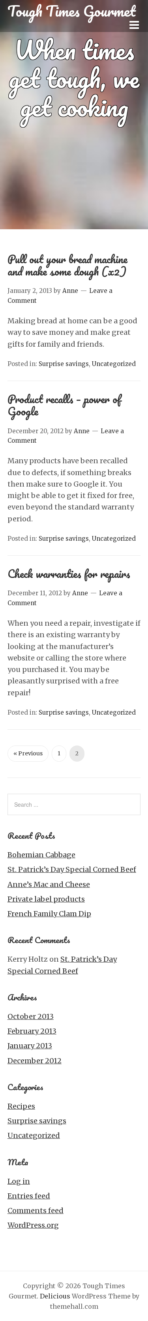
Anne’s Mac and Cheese (48, 884)
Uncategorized (114, 364)
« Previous (28, 753)
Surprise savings (64, 364)
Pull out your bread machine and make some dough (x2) (67, 265)
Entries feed (28, 1195)
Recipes (21, 1106)
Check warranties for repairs (68, 573)
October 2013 (30, 1016)
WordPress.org (33, 1225)
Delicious (55, 1296)
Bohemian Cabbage (41, 854)
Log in (18, 1181)
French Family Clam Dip (49, 913)
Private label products (46, 899)
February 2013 (31, 1031)
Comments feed (35, 1210)
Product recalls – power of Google (64, 405)
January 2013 (29, 1045)
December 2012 (34, 1060)
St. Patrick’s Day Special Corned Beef (71, 869)
